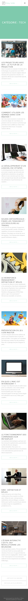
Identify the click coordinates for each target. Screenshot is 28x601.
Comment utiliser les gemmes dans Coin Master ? (12, 114)
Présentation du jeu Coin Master (12, 331)
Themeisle (19, 599)
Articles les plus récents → (14, 583)
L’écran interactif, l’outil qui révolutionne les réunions (11, 543)
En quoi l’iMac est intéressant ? (10, 383)
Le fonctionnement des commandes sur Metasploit (13, 437)
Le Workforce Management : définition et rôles (11, 280)
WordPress (17, 598)
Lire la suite (17, 84)
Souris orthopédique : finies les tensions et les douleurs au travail (13, 222)
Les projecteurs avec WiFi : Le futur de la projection (12, 65)
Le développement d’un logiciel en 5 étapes (13, 167)
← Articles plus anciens (14, 578)
